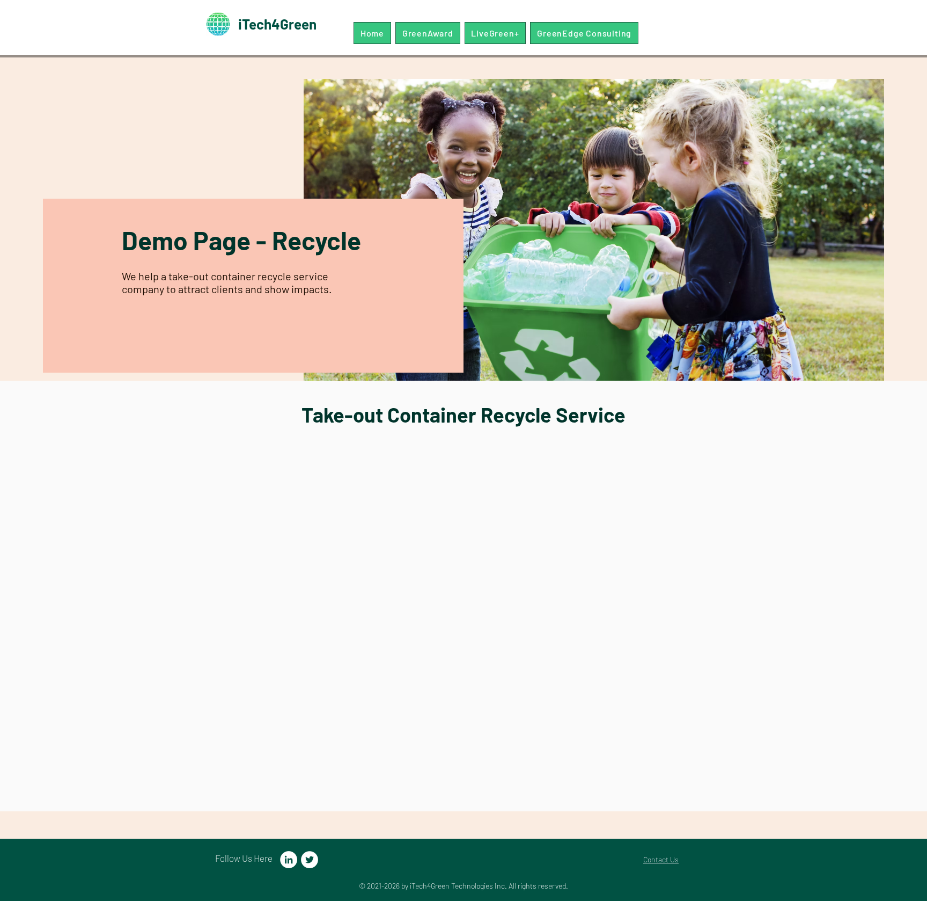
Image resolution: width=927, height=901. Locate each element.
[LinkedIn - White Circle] (288, 859)
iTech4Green (277, 24)
